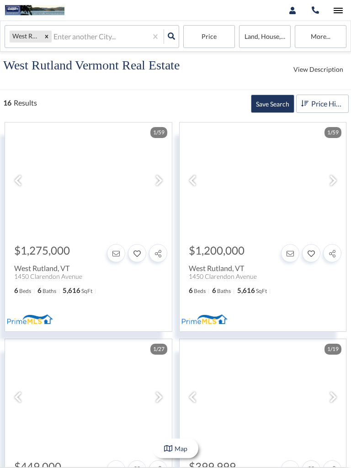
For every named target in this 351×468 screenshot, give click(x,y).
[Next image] (159, 181)
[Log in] (292, 10)
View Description (318, 69)
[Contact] (116, 253)
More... (320, 36)
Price (209, 36)
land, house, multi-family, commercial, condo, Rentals (268, 36)
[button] (47, 36)
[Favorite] (137, 253)
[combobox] (54, 37)
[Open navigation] (338, 10)
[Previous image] (18, 181)
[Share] (158, 253)
